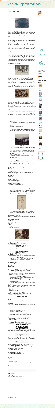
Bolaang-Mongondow (41, 64)
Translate (44, 71)
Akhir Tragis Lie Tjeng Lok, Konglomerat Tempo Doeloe (40, 147)
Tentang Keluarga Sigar (40, 103)
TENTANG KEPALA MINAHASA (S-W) (40, 96)
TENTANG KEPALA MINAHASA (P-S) (40, 126)
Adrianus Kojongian (41, 14)
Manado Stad (40, 63)
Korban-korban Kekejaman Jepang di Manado (43, 54)
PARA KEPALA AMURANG (40, 134)
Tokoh (39, 65)
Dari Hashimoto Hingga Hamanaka (42, 52)
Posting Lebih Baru (10, 396)
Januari (41, 55)
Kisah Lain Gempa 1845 (40, 140)
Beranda (23, 396)
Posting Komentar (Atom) (14, 397)
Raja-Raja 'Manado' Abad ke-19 (40, 109)
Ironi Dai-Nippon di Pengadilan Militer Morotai (43, 49)
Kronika (40, 62)
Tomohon (40, 61)
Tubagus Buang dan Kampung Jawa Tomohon (40, 89)
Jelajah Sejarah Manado (24, 4)
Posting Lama (33, 396)
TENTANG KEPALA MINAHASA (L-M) (40, 115)
